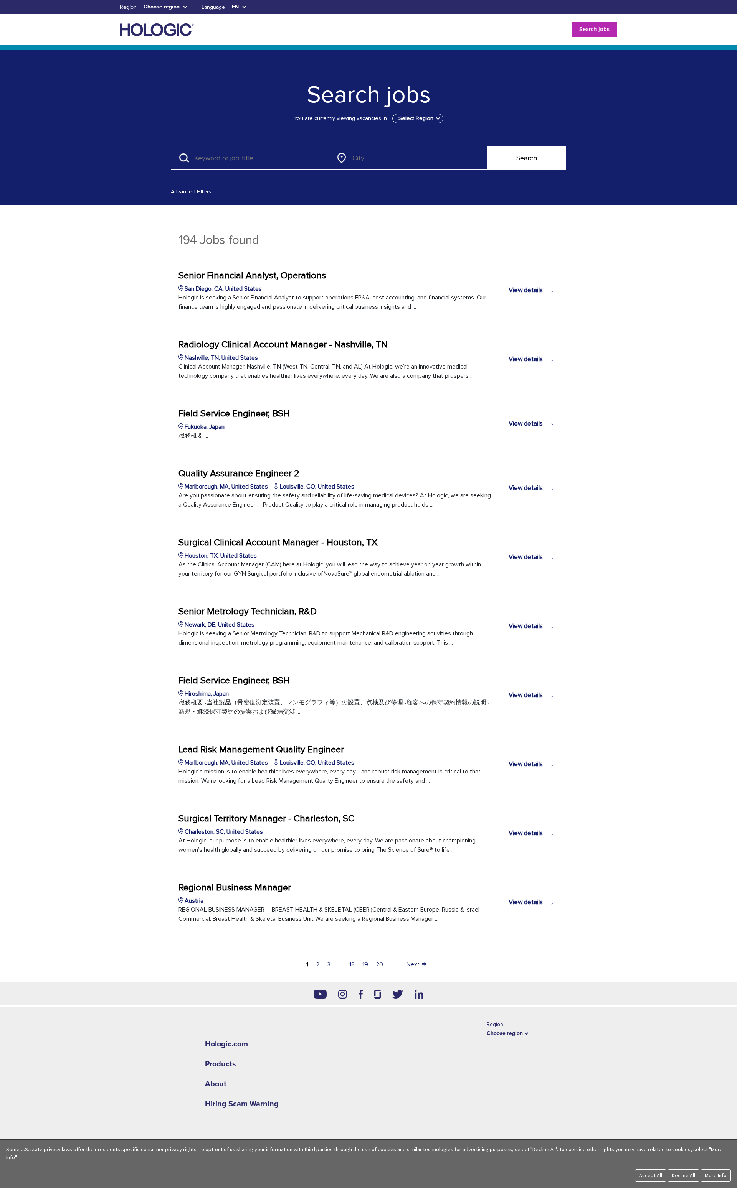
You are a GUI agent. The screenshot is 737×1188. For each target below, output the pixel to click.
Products (220, 1064)
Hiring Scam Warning (242, 1104)
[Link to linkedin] (419, 994)
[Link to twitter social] (397, 994)
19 (365, 964)
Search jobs (594, 29)
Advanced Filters (191, 191)
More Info (716, 1175)
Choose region (162, 6)
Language (213, 7)
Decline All (683, 1175)
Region (128, 7)
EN (235, 6)
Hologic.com (226, 1044)
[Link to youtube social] (320, 994)
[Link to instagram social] (342, 994)
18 (352, 964)
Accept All (650, 1175)
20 (379, 964)
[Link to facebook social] (361, 994)
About (215, 1084)
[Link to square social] (377, 994)
